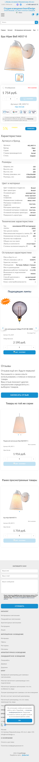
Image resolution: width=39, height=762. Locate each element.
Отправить (19, 606)
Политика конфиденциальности (12, 746)
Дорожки (4, 667)
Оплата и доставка (7, 742)
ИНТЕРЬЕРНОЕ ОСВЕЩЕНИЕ (12, 634)
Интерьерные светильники (10, 615)
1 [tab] (19, 322)
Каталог (4, 611)
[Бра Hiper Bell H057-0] (19, 56)
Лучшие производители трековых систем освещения (19, 692)
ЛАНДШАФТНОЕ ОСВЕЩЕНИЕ (13, 656)
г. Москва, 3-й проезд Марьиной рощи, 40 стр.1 (19, 2)
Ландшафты (5, 660)
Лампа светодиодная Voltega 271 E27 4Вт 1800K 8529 (18, 330)
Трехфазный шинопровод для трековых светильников (14, 676)
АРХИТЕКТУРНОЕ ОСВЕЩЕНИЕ (13, 652)
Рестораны (5, 645)
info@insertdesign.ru (8, 734)
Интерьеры (5, 638)
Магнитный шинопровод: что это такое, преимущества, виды (15, 701)
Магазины (4, 649)
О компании (6, 738)
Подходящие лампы (19, 291)
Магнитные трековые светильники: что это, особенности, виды (16, 688)
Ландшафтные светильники (10, 619)
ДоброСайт (25, 755)
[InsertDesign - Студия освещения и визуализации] (19, 15)
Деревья (4, 664)
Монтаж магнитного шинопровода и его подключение (15, 682)
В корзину (22, 352)
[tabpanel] (19, 311)
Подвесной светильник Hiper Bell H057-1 (15, 441)
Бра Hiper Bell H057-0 (9, 517)
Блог (3, 670)
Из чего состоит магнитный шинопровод (15, 696)
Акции (3, 630)
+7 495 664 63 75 (32, 4)
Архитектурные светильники (11, 622)
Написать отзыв (19, 395)
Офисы (3, 642)
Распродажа (5, 626)
